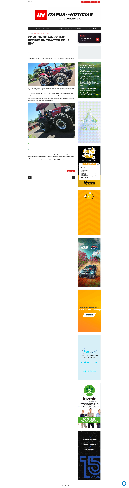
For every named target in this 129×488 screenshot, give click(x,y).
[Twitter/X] (84, 2)
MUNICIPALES (71, 171)
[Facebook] (81, 2)
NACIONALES (68, 28)
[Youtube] (87, 2)
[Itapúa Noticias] (64, 23)
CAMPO (54, 28)
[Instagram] (90, 2)
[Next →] (73, 177)
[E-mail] (96, 2)
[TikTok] (93, 2)
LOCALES (38, 28)
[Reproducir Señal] (97, 39)
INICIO (31, 28)
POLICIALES (46, 28)
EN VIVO (95, 28)
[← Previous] (30, 177)
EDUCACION (87, 28)
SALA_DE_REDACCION (45, 33)
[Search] (99, 2)
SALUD (60, 28)
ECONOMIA (78, 28)
